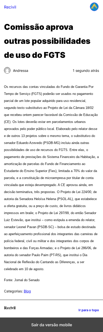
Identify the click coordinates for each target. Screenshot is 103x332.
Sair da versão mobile (51, 324)
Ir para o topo (88, 310)
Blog (27, 291)
